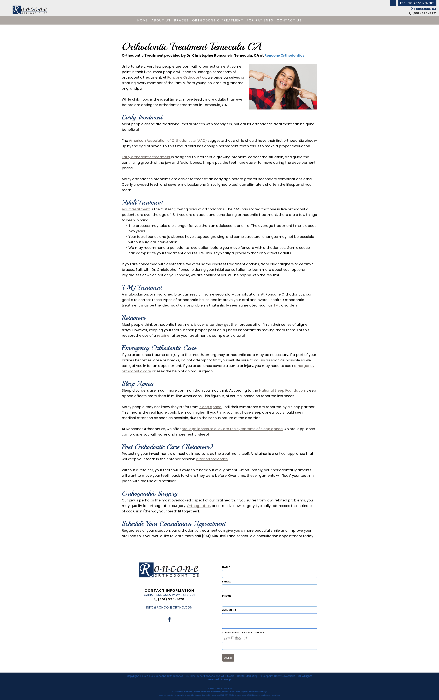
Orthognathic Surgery (149, 493)
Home (142, 20)
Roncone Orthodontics (284, 55)
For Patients (260, 20)
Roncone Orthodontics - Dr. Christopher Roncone (185, 676)
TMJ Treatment (142, 287)
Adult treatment (136, 209)
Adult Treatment (142, 202)
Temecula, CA (425, 9)
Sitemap (226, 679)
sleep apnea (210, 406)
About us (161, 20)
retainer (164, 335)
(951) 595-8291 (424, 13)
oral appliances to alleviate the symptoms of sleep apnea (232, 428)
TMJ (277, 305)
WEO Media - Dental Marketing (239, 676)
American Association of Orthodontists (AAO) (168, 140)
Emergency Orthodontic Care (159, 348)
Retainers (133, 317)
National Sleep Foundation (282, 390)
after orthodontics (212, 459)
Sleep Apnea (137, 383)
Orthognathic (198, 505)
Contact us (289, 20)
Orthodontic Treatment (217, 20)
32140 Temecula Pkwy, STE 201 (169, 595)
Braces (181, 20)
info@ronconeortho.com (169, 607)
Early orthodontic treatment (146, 157)
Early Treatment (142, 117)
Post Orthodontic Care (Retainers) (167, 446)
